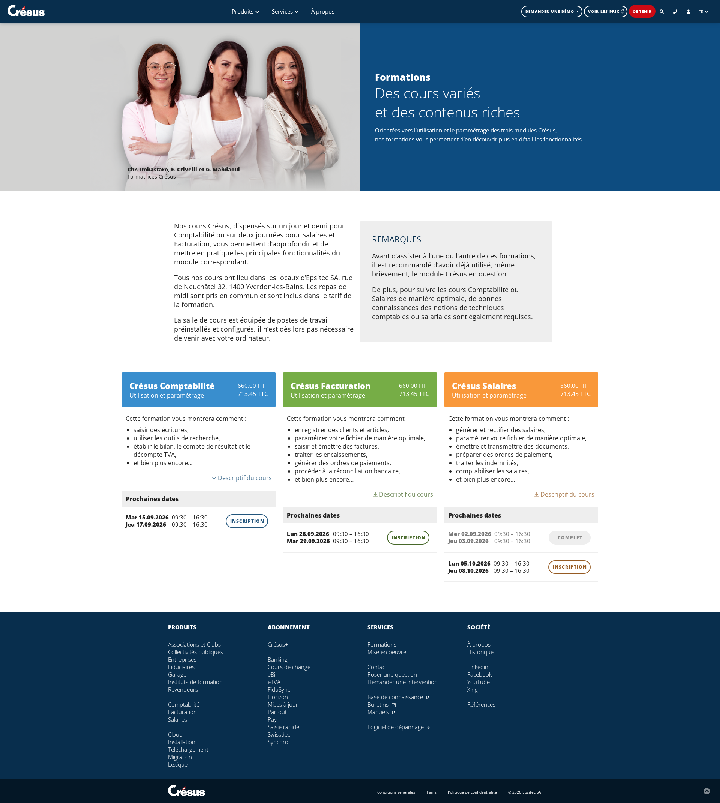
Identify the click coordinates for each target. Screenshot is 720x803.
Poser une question (392, 674)
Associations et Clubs (194, 644)
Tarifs (431, 792)
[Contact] (675, 11)
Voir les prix (604, 11)
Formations (382, 644)
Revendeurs (183, 689)
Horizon (278, 697)
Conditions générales (396, 792)
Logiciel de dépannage (396, 727)
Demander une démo (550, 11)
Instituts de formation (195, 682)
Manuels (379, 712)
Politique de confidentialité (472, 792)
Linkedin (477, 667)
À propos (322, 11)
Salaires (177, 719)
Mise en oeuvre (387, 652)
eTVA (274, 682)
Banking (278, 659)
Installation (181, 742)
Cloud (175, 734)
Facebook (479, 674)
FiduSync (279, 689)
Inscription (247, 521)
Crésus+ (278, 644)
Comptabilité (184, 704)
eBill (273, 674)
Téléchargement (188, 749)
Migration (180, 757)
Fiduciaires (181, 667)
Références (481, 704)
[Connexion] (688, 11)
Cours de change (289, 667)
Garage (177, 674)
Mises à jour (283, 704)
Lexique (178, 764)
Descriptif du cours (244, 478)
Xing (472, 689)
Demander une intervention (403, 682)
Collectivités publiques (195, 652)
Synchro (278, 742)
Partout (277, 712)
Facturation (182, 712)
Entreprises (182, 659)
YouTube (478, 682)
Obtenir (642, 11)
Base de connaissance (396, 697)
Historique (480, 652)
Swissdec (279, 734)
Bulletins (379, 704)
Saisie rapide (283, 727)
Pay (272, 719)
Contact (377, 667)
